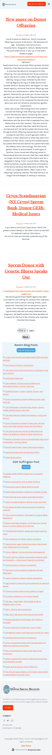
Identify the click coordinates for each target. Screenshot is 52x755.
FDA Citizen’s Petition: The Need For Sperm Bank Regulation (25, 514)
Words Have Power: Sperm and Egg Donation (24, 445)
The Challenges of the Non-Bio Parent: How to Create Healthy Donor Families (23, 406)
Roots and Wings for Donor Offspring (21, 665)
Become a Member (38, 4)
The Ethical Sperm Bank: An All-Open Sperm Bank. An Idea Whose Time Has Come (25, 671)
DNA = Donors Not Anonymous (18, 607)
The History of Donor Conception (19, 363)
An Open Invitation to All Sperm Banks (22, 594)
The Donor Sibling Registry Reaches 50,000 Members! (23, 569)
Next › (26, 334)
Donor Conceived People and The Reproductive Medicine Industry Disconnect (24, 642)
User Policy (26, 743)
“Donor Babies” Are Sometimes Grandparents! (25, 550)
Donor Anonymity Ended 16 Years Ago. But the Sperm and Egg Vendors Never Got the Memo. (23, 422)
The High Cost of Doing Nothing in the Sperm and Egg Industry (25, 369)
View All (26, 465)
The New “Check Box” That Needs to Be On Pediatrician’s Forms (22, 600)
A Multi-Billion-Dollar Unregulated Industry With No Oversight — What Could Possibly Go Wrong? (25, 556)
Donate (8, 706)
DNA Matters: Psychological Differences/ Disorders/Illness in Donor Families (21, 382)
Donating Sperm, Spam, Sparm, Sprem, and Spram (23, 390)
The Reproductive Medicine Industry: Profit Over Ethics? (25, 414)
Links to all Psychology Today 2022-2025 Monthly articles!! (25, 356)
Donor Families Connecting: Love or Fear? (23, 625)
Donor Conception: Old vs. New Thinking (22, 480)
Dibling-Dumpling (13, 455)
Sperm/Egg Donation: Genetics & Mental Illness (26, 490)
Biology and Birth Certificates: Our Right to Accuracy (22, 619)
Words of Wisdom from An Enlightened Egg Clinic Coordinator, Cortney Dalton (26, 438)
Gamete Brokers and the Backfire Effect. (22, 450)
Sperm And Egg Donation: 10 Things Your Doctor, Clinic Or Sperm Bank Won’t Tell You (25, 522)
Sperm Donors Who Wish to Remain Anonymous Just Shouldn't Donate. (25, 658)
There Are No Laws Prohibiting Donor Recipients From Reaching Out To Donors (25, 543)
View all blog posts (26, 348)
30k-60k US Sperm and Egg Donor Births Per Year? (27, 630)
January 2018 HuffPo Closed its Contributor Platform (23, 473)
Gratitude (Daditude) (14, 376)
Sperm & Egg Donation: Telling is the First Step (25, 500)
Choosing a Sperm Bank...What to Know (22, 485)
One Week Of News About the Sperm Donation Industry (24, 506)
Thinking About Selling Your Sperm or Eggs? (24, 589)
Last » (31, 328)
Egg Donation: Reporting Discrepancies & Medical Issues (26, 582)
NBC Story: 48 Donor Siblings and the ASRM (24, 612)
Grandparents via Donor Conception (21, 636)
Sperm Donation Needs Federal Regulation (23, 576)
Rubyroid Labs (34, 748)
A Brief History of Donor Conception (20, 563)
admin (20, 33)
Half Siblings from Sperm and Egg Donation (24, 495)
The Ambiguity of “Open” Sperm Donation (23, 537)
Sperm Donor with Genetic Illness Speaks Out (26, 269)
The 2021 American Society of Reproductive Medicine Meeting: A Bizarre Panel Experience (23, 430)
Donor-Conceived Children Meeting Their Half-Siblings (24, 398)
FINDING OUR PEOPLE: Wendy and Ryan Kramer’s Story (25, 530)
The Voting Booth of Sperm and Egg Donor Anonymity (22, 650)
